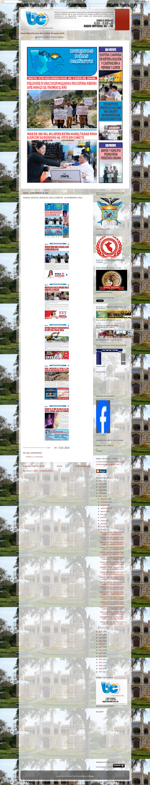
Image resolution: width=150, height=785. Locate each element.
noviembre (105, 502)
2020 (101, 632)
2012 (101, 656)
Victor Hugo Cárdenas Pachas (104, 399)
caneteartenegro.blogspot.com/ (107, 464)
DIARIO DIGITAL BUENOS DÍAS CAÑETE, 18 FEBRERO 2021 (112, 568)
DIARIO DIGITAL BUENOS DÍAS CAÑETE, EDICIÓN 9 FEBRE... (112, 598)
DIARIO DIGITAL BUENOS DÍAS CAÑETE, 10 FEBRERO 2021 (112, 593)
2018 (101, 638)
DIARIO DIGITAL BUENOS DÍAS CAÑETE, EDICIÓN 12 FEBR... (112, 588)
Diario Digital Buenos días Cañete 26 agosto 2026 (42, 33)
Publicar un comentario (34, 457)
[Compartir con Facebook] (66, 448)
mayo (103, 520)
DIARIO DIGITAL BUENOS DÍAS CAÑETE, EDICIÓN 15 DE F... (112, 583)
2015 (101, 647)
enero (103, 628)
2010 (101, 662)
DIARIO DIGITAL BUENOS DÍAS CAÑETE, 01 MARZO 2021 (112, 533)
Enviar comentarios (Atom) (43, 471)
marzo (103, 527)
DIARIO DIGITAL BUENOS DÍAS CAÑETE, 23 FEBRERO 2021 (112, 553)
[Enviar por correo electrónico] (59, 448)
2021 (101, 496)
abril (102, 524)
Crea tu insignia (100, 435)
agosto (103, 511)
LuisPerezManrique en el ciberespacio (110, 462)
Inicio (59, 466)
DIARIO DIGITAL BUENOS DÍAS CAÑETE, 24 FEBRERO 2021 (112, 548)
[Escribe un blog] (62, 448)
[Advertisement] (106, 748)
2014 (101, 650)
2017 (101, 641)
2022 (101, 493)
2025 (101, 484)
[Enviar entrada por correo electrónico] (55, 447)
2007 (101, 672)
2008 (101, 669)
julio (102, 514)
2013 (101, 653)
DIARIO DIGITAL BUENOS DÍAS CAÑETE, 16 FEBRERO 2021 (112, 578)
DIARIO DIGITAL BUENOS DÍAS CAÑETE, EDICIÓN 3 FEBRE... (112, 618)
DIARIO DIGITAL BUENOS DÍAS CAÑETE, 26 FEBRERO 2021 (112, 538)
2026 (101, 481)
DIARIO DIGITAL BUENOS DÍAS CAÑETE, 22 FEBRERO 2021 (112, 558)
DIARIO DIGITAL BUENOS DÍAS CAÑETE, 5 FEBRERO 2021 (112, 608)
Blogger (91, 776)
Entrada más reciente (33, 466)
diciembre (104, 499)
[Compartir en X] (64, 448)
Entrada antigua (83, 466)
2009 (101, 665)
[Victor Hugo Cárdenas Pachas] (103, 433)
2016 (101, 644)
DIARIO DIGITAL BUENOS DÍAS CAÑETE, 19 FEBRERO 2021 (112, 563)
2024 (101, 487)
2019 (101, 635)
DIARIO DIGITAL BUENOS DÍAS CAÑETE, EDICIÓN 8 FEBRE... (112, 603)
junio (103, 517)
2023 (101, 490)
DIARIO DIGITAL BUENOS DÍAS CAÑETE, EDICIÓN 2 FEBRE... (112, 623)
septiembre (105, 508)
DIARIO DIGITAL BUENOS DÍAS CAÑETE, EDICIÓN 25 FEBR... (112, 543)
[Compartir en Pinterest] (68, 448)
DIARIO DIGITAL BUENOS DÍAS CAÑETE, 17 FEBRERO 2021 (112, 573)
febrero (103, 530)
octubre (104, 505)
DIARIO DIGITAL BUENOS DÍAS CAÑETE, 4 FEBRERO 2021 (112, 613)
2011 (101, 659)
